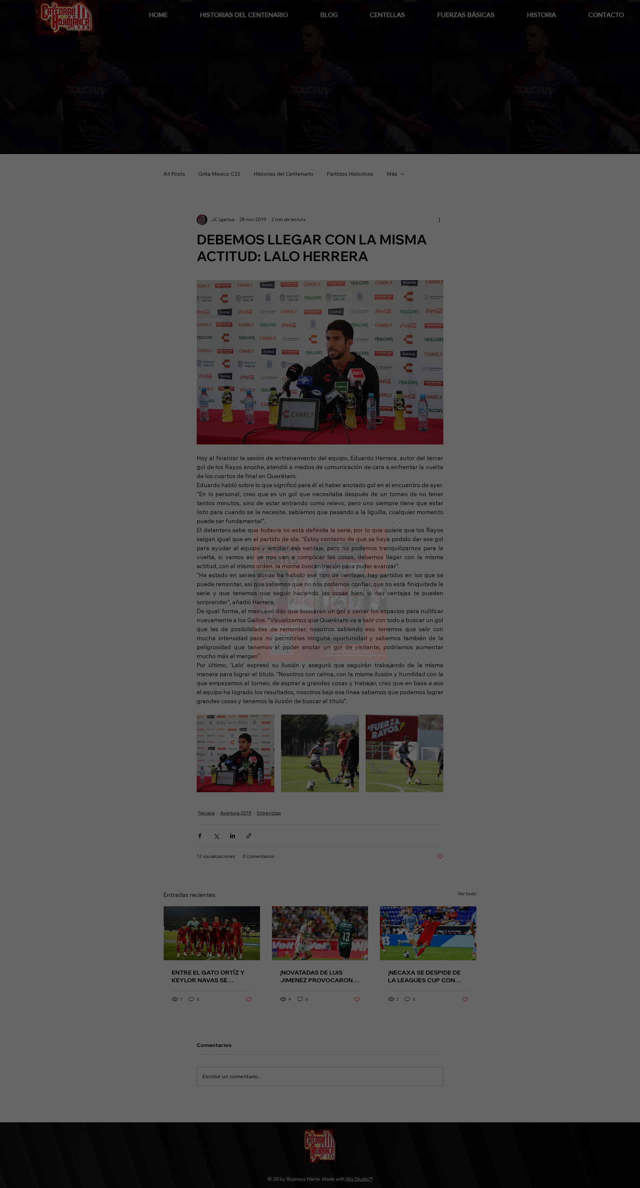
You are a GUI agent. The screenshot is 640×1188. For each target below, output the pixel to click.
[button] (396, 523)
